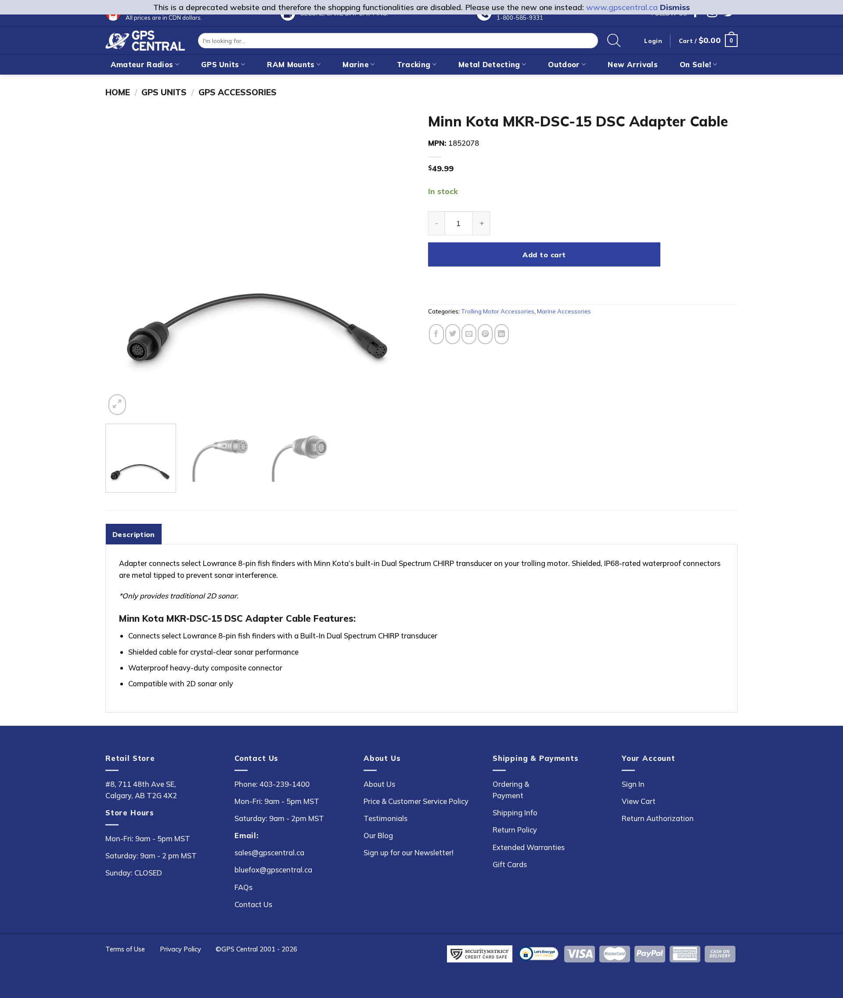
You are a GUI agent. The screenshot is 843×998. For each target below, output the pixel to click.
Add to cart (544, 254)
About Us (379, 784)
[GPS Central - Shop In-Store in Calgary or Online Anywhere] (145, 40)
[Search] (614, 40)
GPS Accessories (237, 92)
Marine (355, 64)
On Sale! (695, 64)
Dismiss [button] (675, 7)
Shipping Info (515, 812)
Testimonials (385, 818)
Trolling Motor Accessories (497, 311)
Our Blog (378, 835)
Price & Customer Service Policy (416, 801)
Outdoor (564, 64)
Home (117, 92)
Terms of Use (125, 949)
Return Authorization (658, 818)
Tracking (414, 64)
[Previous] (122, 262)
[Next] (398, 262)
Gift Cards (510, 864)
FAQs (243, 887)
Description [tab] (133, 534)
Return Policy (515, 829)
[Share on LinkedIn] (501, 334)
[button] (708, 40)
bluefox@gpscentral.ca (273, 869)
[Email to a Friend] (468, 334)
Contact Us (253, 904)
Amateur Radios (142, 64)
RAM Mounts (290, 64)
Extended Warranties (529, 847)
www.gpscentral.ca (622, 7)
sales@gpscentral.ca (269, 852)
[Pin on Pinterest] (485, 334)
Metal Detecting (489, 64)
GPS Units (220, 64)
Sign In (633, 784)
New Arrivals (633, 64)
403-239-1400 (284, 784)
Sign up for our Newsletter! (409, 852)
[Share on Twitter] (452, 334)
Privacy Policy (180, 949)
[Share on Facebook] (436, 334)
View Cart (639, 801)
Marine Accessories (564, 311)
